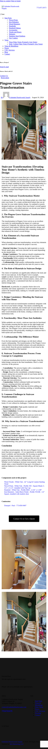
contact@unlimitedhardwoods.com (14, 707)
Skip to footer (16, 1)
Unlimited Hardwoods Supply (12, 742)
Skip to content (5, 1)
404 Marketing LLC (17, 744)
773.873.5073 (7, 711)
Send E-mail (4, 67)
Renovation (5, 78)
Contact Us (4, 76)
